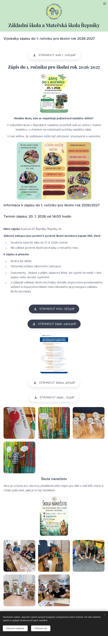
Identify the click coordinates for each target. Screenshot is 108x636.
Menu (104, 3)
